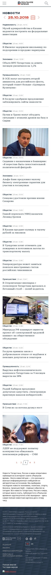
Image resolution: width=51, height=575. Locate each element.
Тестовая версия (10, 567)
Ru (28, 544)
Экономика (7, 59)
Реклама (6, 548)
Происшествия (9, 279)
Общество (7, 43)
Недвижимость (9, 25)
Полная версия (9, 564)
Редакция (7, 545)
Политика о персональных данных (12, 555)
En (32, 544)
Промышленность (11, 75)
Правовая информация (12, 551)
